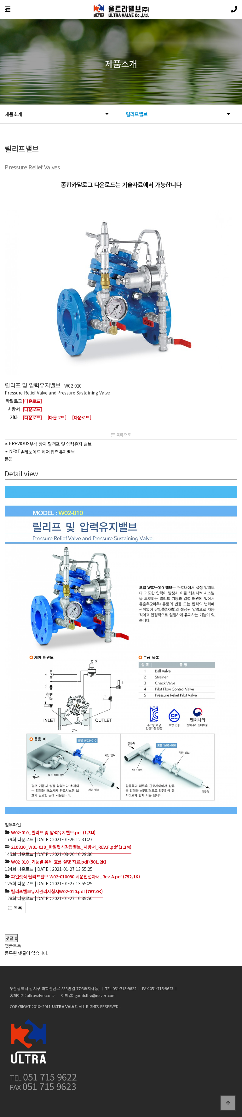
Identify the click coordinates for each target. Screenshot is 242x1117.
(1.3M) (53, 832)
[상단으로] (228, 1103)
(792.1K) (75, 876)
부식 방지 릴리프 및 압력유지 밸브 (61, 444)
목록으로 (123, 435)
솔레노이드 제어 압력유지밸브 (47, 452)
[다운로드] (32, 401)
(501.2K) (58, 862)
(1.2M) (71, 847)
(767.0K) (57, 891)
